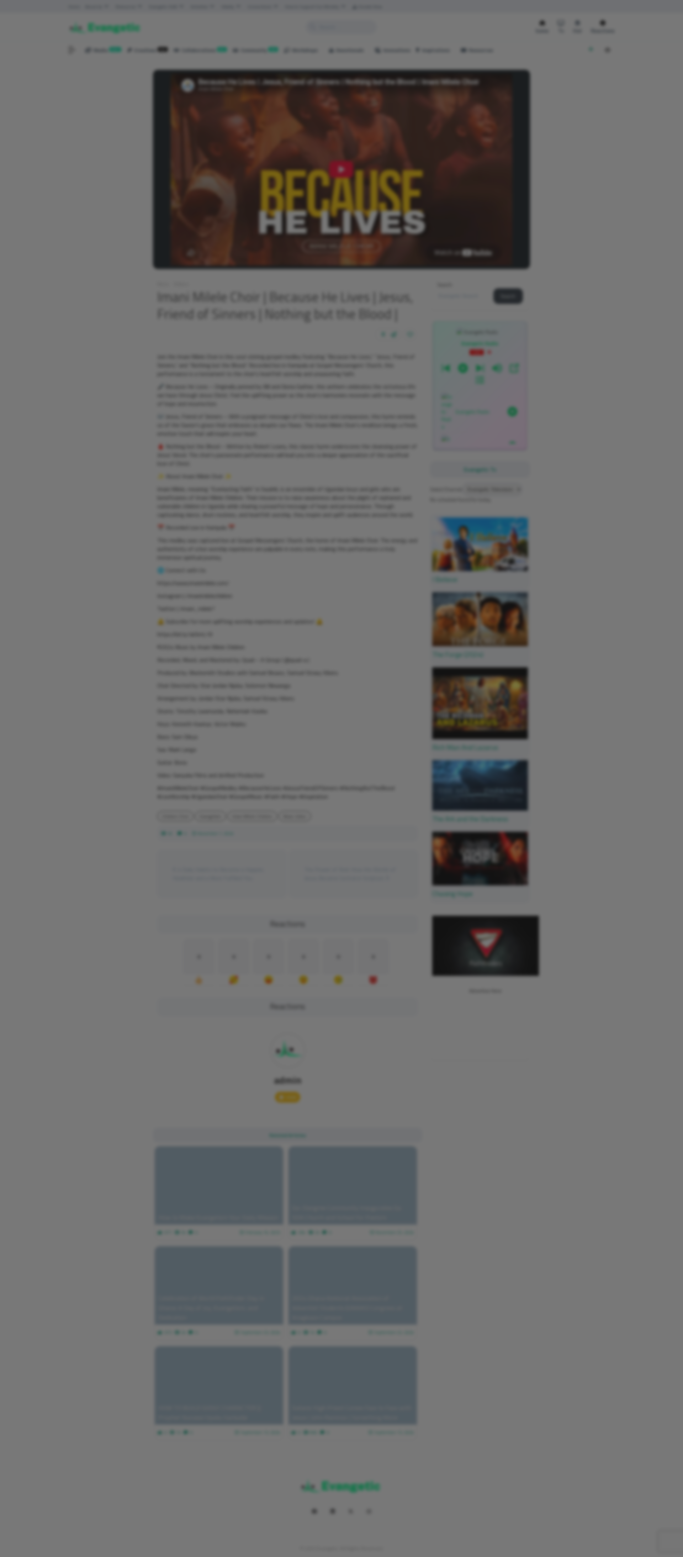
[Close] (468, 702)
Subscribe (449, 791)
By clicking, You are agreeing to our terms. (412, 808)
